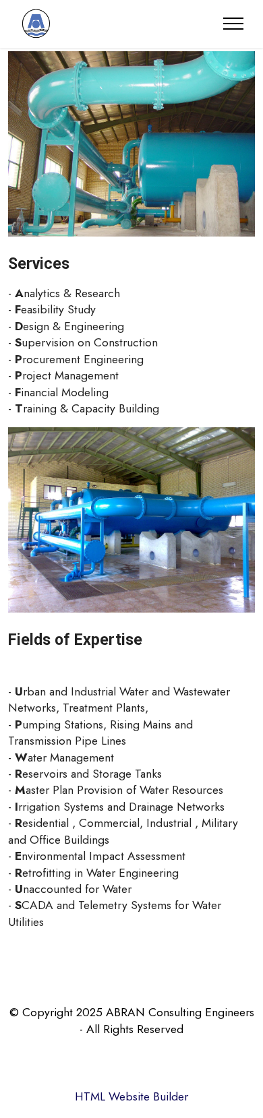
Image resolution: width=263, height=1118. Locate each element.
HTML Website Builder (131, 1097)
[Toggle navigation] (233, 23)
